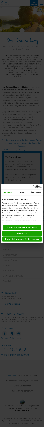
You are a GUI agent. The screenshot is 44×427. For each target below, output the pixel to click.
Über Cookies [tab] (36, 192)
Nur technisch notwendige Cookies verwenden (22, 239)
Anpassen (20, 233)
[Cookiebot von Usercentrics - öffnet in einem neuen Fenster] (33, 186)
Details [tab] (22, 192)
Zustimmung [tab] (7, 192)
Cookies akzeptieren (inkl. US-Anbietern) (22, 227)
